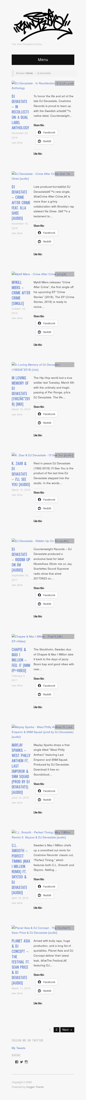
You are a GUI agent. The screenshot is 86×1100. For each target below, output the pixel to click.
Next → (67, 1030)
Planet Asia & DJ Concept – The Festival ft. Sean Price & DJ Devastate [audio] (21, 962)
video (69, 636)
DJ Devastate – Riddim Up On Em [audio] (21, 559)
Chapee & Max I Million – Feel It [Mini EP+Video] (21, 660)
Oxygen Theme (35, 1087)
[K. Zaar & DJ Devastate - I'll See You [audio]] (42, 456)
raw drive (17, 142)
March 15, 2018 (21, 490)
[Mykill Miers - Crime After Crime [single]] (39, 275)
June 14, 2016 (20, 797)
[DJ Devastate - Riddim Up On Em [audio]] (40, 542)
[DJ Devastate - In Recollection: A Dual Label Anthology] (43, 87)
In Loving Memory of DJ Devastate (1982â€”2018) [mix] (21, 391)
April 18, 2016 (20, 898)
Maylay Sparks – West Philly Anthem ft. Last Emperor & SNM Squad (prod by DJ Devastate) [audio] (21, 768)
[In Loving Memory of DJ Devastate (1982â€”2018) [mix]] (43, 368)
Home (29, 73)
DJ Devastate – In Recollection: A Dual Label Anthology (20, 111)
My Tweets (18, 1048)
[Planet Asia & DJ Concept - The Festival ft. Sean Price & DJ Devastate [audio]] (43, 931)
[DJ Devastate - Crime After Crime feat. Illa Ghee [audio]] (43, 177)
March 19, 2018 (21, 409)
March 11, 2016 (21, 988)
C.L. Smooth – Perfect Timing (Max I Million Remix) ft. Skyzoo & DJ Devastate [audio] (21, 869)
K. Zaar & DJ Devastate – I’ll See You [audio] (21, 474)
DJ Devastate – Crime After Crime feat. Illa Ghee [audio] (21, 202)
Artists (60, 83)
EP (62, 636)
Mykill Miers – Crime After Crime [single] (21, 293)
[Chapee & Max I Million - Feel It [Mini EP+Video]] (43, 640)
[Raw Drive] (43, 23)
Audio (69, 83)
